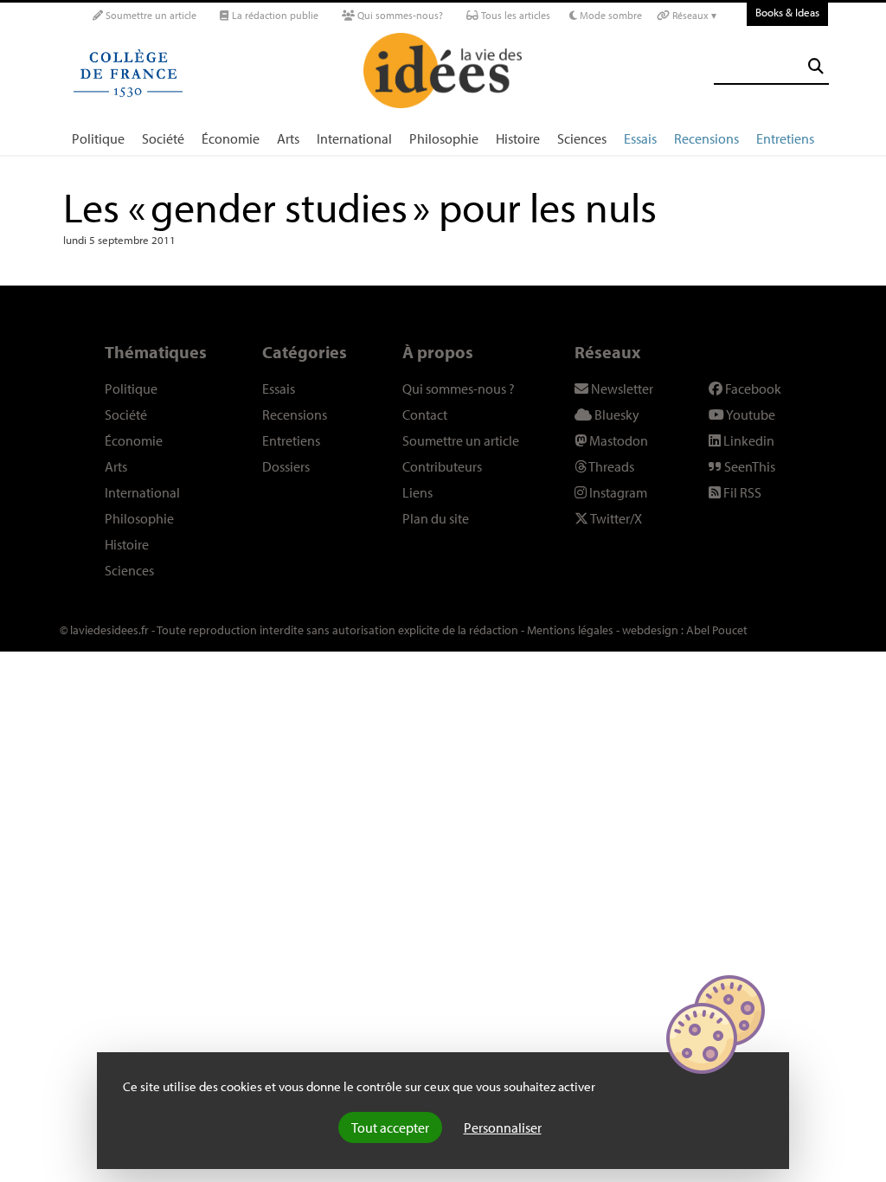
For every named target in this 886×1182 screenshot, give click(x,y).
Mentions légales (570, 630)
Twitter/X (615, 518)
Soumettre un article (149, 15)
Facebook (751, 388)
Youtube (749, 414)
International (354, 138)
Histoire (518, 138)
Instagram (617, 492)
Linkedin (747, 440)
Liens (417, 492)
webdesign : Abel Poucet (685, 630)
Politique (98, 138)
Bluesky (615, 414)
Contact (424, 414)
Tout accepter (390, 1127)
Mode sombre (609, 15)
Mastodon (617, 440)
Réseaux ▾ (693, 15)
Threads (610, 466)
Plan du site (435, 518)
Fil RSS (741, 492)
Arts (288, 138)
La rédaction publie (273, 15)
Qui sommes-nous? (399, 15)
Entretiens (785, 138)
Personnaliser (503, 1127)
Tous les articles (514, 15)
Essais (640, 138)
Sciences (582, 138)
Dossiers (286, 466)
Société (163, 138)
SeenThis (748, 466)
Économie (231, 138)
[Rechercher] (816, 66)
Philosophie (443, 138)
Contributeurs (442, 466)
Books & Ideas (787, 12)
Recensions (706, 138)
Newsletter (620, 388)
